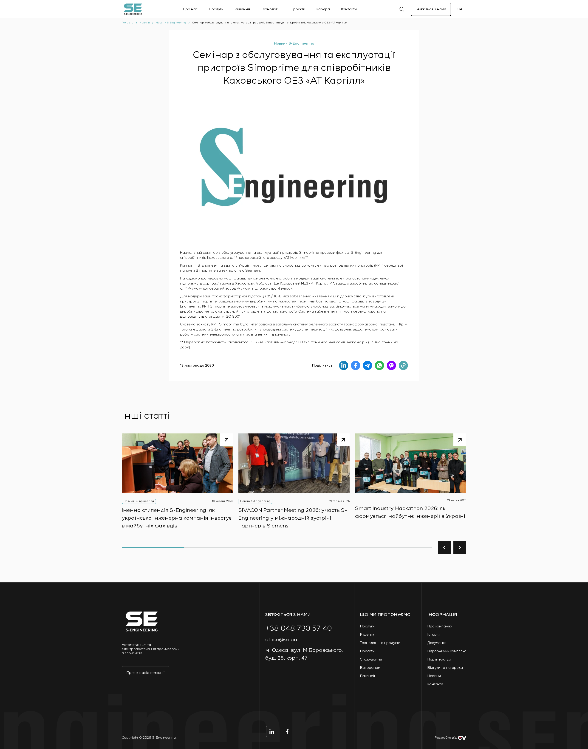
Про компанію (439, 626)
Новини (434, 676)
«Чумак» (195, 288)
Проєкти (367, 651)
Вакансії (367, 676)
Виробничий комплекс (446, 651)
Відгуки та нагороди (445, 668)
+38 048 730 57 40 (298, 628)
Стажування (371, 659)
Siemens (253, 270)
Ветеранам (370, 668)
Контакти (435, 684)
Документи (437, 643)
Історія (433, 634)
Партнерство (439, 659)
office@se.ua (281, 640)
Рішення (367, 634)
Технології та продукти (380, 643)
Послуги (367, 626)
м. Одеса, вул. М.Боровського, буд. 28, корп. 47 (304, 654)
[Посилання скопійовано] (403, 365)
